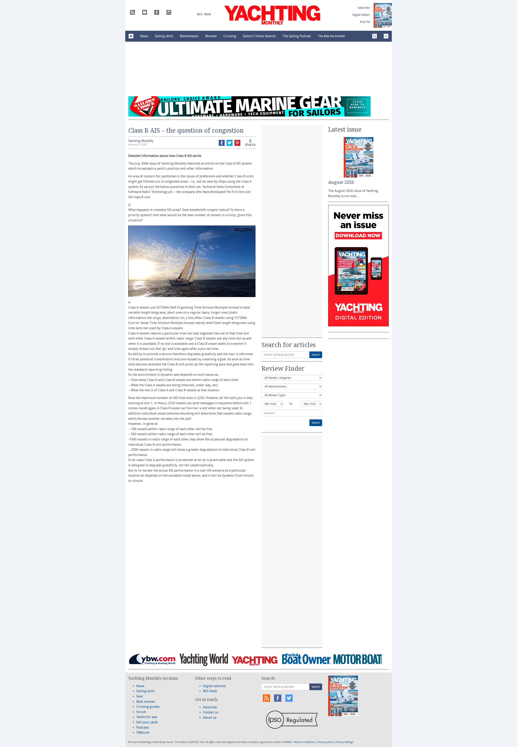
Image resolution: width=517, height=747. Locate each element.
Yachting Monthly (140, 141)
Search (316, 354)
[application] (191, 261)
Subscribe (364, 7)
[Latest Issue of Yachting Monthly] (383, 15)
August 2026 (341, 182)
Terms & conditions (304, 742)
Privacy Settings (344, 742)
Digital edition (361, 14)
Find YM (365, 21)
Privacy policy (325, 742)
